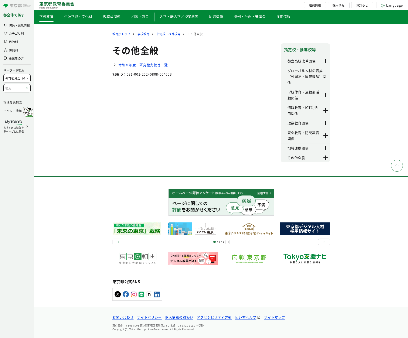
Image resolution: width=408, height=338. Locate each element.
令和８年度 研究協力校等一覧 (143, 64)
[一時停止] (227, 242)
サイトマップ (274, 317)
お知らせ (362, 5)
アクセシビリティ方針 (214, 317)
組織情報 (315, 5)
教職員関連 (112, 16)
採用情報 (338, 5)
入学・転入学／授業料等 (179, 16)
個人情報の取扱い (179, 317)
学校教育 (46, 16)
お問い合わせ (123, 317)
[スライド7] (222, 242)
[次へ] (324, 242)
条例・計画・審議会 (250, 16)
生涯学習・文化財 (78, 16)
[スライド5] (218, 242)
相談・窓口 (140, 16)
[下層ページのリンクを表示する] (325, 61)
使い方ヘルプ (245, 317)
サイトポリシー (149, 317)
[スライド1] (214, 242)
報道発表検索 (12, 102)
